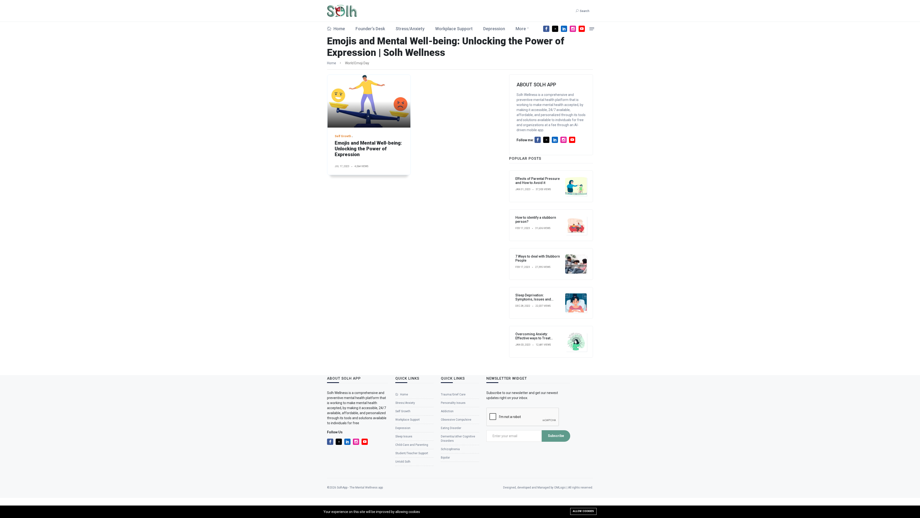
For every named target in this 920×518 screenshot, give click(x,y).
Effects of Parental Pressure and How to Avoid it (537, 181)
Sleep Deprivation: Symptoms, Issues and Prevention (533, 299)
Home (339, 28)
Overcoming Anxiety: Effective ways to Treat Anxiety (532, 338)
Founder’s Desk (370, 28)
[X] (555, 29)
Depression (494, 28)
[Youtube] (582, 29)
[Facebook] (546, 29)
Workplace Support (454, 28)
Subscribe (556, 436)
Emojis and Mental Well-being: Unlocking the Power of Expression (368, 148)
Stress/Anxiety (410, 28)
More (521, 28)
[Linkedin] (564, 29)
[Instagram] (573, 29)
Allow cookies (583, 511)
